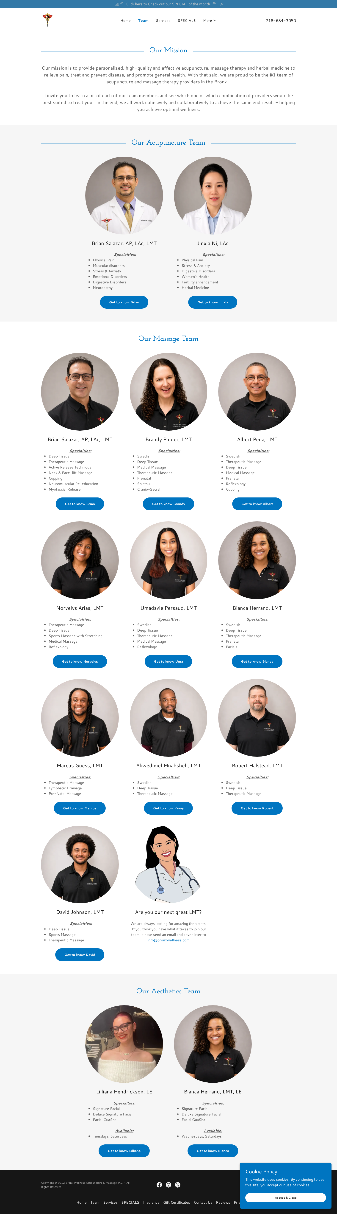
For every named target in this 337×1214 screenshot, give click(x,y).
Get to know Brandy (168, 504)
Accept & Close (285, 1198)
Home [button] (81, 1202)
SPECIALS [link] (187, 20)
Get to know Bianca (257, 661)
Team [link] (143, 20)
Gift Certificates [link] (176, 1202)
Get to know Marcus (80, 808)
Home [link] (125, 20)
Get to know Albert (257, 504)
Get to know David (79, 954)
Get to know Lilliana (124, 1151)
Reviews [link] (223, 1202)
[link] (47, 19)
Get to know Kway (168, 808)
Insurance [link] (151, 1202)
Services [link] (163, 20)
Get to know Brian (124, 302)
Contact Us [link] (203, 1202)
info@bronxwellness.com (168, 940)
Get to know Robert (257, 808)
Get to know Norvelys (80, 661)
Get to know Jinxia (212, 302)
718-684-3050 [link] (281, 20)
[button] (210, 20)
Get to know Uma (168, 661)
